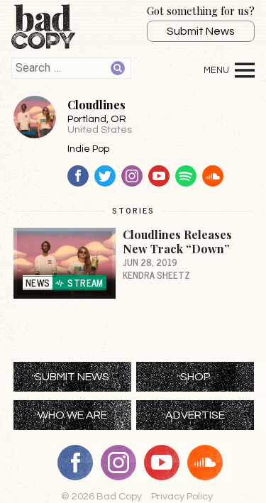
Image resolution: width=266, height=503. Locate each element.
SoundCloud (212, 176)
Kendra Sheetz (156, 274)
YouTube (159, 176)
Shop (195, 376)
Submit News (201, 31)
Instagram (132, 176)
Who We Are (72, 415)
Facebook (78, 176)
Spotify (185, 176)
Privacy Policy (182, 496)
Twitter (105, 176)
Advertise (195, 415)
